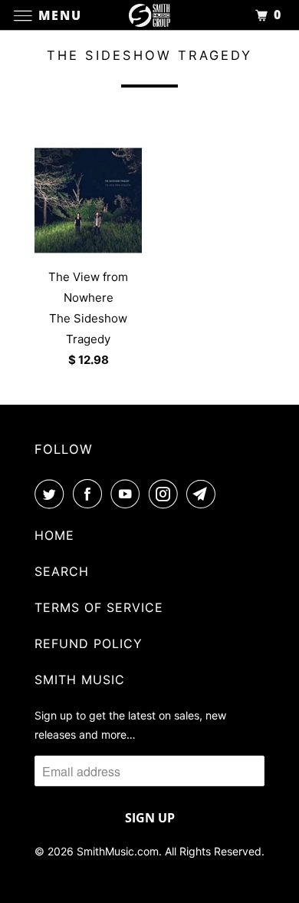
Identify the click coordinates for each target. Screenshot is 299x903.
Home (54, 535)
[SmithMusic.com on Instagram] (166, 493)
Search (61, 571)
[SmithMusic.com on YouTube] (128, 493)
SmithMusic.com (118, 851)
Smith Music (79, 679)
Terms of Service (98, 607)
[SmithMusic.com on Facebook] (90, 493)
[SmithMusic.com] (150, 15)
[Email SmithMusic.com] (204, 493)
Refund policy (88, 643)
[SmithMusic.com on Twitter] (52, 493)
